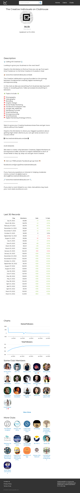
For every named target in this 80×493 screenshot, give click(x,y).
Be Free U (37, 443)
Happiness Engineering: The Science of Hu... (17, 457)
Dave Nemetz (46, 372)
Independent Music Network (27, 430)
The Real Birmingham (7, 429)
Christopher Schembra (7, 396)
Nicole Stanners (7, 372)
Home (57, 3)
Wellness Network (7, 444)
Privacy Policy (8, 484)
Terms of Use (7, 486)
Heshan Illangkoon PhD (46, 396)
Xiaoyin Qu (37, 395)
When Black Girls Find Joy (7, 471)
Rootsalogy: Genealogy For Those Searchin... (46, 431)
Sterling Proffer (36, 384)
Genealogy (37, 428)
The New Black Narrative (27, 444)
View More (27, 412)
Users (65, 3)
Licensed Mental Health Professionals (46, 457)
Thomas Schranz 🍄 (36, 372)
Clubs (71, 3)
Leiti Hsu (46, 383)
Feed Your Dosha (17, 444)
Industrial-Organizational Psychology (7, 457)
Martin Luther (27, 372)
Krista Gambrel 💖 (7, 408)
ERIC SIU (17, 371)
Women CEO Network (36, 456)
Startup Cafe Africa (17, 429)
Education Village (27, 456)
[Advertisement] (27, 46)
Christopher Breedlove (17, 396)
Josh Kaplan (7, 383)
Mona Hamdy (27, 384)
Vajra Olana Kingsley (27, 396)
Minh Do (17, 383)
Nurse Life (47, 443)
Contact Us (7, 481)
